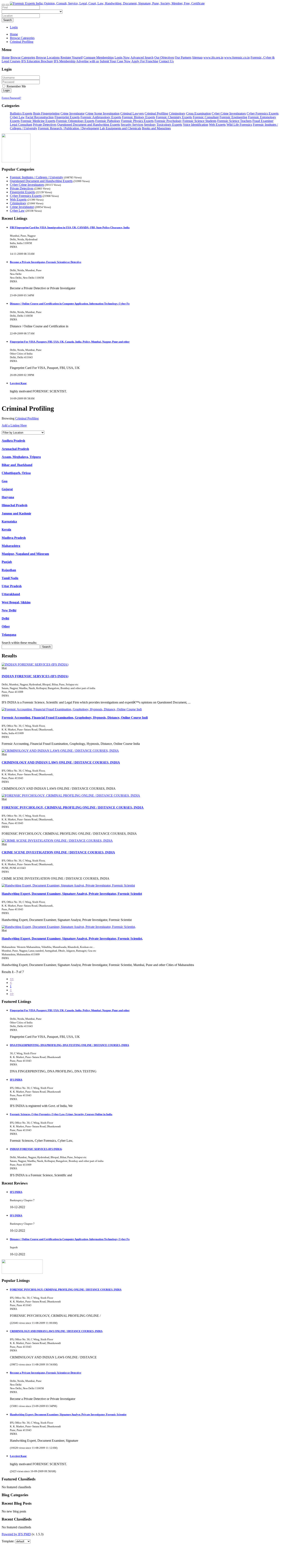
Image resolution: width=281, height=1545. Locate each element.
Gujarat (7, 489)
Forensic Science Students (199, 121)
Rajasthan (9, 570)
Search (7, 20)
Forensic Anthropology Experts (100, 117)
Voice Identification (195, 124)
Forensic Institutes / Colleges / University (36, 177)
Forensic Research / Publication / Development (68, 128)
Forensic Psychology (168, 121)
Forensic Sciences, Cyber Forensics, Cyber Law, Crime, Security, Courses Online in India (61, 1114)
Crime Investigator (72, 113)
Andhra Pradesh (13, 440)
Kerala (6, 529)
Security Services (132, 124)
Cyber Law (17, 117)
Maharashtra (11, 546)
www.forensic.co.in (237, 57)
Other (6, 626)
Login (14, 27)
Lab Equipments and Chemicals (120, 128)
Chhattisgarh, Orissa (16, 473)
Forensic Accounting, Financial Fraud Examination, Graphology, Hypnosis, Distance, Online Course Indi (75, 717)
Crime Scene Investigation (102, 113)
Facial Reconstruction (40, 117)
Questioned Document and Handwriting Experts (88, 124)
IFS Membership (64, 61)
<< (12, 979)
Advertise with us (87, 61)
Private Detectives (44, 124)
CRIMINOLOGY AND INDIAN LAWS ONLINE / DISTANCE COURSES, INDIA (61, 762)
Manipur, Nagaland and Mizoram (25, 554)
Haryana (8, 497)
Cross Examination (198, 113)
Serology (150, 124)
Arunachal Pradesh (15, 449)
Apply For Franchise (144, 61)
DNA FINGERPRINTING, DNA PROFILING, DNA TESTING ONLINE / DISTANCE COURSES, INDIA (69, 1045)
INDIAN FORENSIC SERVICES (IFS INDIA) (35, 676)
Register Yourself (71, 57)
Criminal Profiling (156, 113)
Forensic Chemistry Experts (174, 117)
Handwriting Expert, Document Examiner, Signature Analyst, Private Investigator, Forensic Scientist (72, 893)
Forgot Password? (11, 97)
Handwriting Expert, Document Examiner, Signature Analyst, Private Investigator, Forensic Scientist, (72, 938)
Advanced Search (141, 57)
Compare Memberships (99, 57)
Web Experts (217, 124)
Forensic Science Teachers (234, 121)
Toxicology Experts (169, 124)
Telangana (9, 634)
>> (12, 993)
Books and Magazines (156, 128)
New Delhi (9, 610)
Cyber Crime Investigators (229, 113)
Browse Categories (22, 57)
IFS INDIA (16, 1079)
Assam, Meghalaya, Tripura (21, 457)
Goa (4, 481)
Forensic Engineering (233, 117)
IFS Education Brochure (37, 61)
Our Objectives (164, 57)
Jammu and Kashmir (16, 513)
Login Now (122, 57)
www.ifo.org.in (213, 57)
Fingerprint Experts (67, 117)
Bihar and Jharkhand (17, 465)
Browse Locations (48, 57)
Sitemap (197, 57)
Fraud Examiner (262, 121)
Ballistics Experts (21, 113)
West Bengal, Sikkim (16, 602)
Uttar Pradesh (12, 586)
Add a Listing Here (14, 425)
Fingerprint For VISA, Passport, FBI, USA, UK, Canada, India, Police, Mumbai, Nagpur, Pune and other (70, 341)
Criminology (177, 113)
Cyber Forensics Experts (263, 113)
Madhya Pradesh (14, 537)
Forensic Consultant (206, 117)
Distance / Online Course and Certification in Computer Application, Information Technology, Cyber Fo (70, 303)
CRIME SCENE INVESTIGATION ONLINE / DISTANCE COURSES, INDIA (58, 852)
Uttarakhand (11, 594)
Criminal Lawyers (132, 113)
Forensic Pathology (107, 121)
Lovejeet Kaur (18, 383)
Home (14, 34)
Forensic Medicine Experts (38, 121)
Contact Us (166, 61)
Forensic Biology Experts (138, 117)
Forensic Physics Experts (137, 121)
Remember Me (16, 86)
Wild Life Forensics (239, 124)
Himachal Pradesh (14, 505)
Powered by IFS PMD (16, 1534)
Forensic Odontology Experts (75, 121)
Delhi (5, 618)
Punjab (7, 562)
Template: (8, 1541)
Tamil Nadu (10, 578)
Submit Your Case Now (115, 61)
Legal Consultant (21, 124)
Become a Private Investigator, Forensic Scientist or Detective (45, 262)
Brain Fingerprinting (46, 113)
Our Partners (183, 57)
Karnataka (9, 521)
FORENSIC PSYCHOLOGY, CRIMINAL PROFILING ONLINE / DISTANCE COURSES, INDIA (73, 807)
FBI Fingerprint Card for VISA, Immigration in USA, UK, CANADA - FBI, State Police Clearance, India (70, 227)
